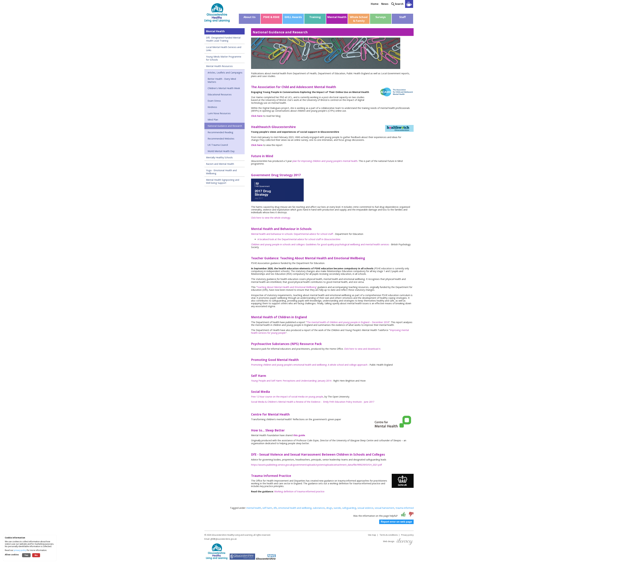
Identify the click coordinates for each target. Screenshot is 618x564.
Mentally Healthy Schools (219, 157)
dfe (275, 507)
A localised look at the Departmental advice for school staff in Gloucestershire (299, 239)
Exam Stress (214, 100)
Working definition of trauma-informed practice (299, 491)
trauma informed (405, 507)
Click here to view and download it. (363, 348)
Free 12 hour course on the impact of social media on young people (287, 396)
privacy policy (20, 550)
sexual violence (365, 507)
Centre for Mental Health (270, 414)
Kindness (212, 107)
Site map (372, 535)
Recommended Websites (221, 138)
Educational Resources (220, 94)
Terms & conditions (389, 535)
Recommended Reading (220, 132)
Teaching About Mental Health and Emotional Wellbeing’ (287, 287)
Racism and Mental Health (220, 163)
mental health (253, 507)
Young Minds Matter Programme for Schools (223, 58)
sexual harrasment (384, 507)
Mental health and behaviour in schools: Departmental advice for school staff (292, 233)
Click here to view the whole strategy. (271, 217)
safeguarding (349, 507)
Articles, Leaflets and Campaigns (225, 72)
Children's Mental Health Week (224, 88)
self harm (267, 507)
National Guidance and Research (225, 125)
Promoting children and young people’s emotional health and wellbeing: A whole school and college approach (309, 364)
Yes (26, 555)
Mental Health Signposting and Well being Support (222, 181)
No (36, 555)
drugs (329, 507)
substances (319, 507)
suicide (337, 507)
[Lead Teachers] (409, 4)
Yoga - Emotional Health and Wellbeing (221, 172)
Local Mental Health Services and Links (223, 49)
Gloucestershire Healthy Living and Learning (232, 535)
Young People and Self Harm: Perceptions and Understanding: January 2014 (291, 380)
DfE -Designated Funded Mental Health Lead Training (223, 39)
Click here (256, 115)
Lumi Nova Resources (219, 113)
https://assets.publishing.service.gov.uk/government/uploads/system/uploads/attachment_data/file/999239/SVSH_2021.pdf (316, 464)
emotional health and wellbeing (295, 507)
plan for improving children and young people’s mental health (324, 161)
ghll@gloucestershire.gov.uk (223, 539)
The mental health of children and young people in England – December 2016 (348, 322)
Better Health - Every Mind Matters (222, 80)
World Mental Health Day (221, 151)
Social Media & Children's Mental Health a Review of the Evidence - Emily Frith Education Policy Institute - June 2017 (312, 401)
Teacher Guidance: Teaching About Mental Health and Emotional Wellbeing (308, 258)
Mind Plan (213, 119)
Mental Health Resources (219, 66)
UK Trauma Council (218, 144)
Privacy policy (407, 535)
